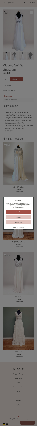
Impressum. (21, 227)
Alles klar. (18, 212)
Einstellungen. (18, 222)
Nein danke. (18, 217)
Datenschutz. (15, 227)
